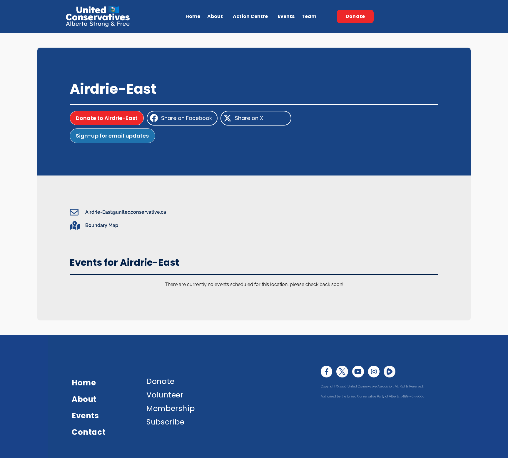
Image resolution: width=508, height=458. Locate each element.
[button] (182, 118)
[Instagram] (374, 371)
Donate (160, 381)
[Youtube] (358, 371)
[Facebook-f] (326, 371)
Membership (170, 408)
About (84, 399)
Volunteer (164, 395)
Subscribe (165, 422)
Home (193, 16)
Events (286, 16)
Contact (89, 432)
